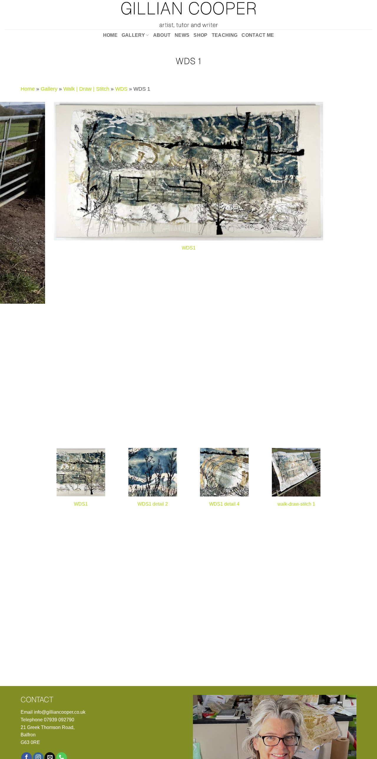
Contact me (258, 35)
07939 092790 (59, 719)
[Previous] (177, 436)
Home (110, 35)
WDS (121, 89)
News (182, 35)
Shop (200, 35)
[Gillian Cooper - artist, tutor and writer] (188, 14)
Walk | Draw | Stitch (86, 89)
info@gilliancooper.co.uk (59, 712)
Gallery (133, 35)
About (162, 35)
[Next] (194, 436)
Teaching (225, 35)
